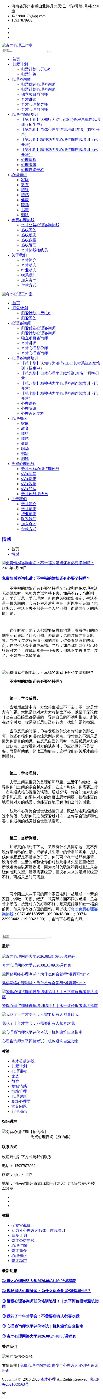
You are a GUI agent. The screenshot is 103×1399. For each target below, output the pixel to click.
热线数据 (28, 240)
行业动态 (28, 270)
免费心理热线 (22, 220)
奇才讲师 (28, 99)
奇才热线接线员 (34, 250)
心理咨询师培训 (24, 114)
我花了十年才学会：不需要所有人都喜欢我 (38, 1023)
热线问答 (28, 230)
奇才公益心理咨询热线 (40, 225)
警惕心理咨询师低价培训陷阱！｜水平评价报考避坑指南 (50, 1006)
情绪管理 (19, 1091)
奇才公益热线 (22, 1061)
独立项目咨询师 (34, 94)
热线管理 (28, 245)
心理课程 (28, 160)
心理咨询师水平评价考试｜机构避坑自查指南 (40, 1041)
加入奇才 (28, 280)
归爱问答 (28, 74)
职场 (25, 205)
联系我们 (28, 275)
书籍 (25, 210)
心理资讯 (28, 165)
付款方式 (28, 285)
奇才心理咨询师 (34, 109)
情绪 (25, 190)
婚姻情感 (19, 1086)
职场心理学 (21, 1101)
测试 (25, 215)
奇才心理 (48, 1379)
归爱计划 (19, 64)
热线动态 (28, 235)
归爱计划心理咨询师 (38, 89)
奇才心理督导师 (34, 104)
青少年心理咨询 (65, 1365)
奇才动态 (28, 265)
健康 (25, 200)
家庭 (25, 180)
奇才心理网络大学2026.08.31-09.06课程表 (36, 965)
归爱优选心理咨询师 (38, 84)
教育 (25, 185)
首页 (15, 59)
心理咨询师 (21, 79)
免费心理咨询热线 (35, 1365)
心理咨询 (19, 1246)
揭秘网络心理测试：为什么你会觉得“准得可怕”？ (44, 983)
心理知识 (19, 175)
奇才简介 (28, 260)
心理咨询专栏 (32, 170)
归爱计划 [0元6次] (36, 69)
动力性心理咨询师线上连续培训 (38, 1230)
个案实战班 (21, 1225)
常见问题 (19, 1106)
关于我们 (19, 255)
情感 (25, 195)
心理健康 (19, 1096)
